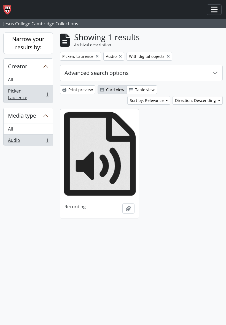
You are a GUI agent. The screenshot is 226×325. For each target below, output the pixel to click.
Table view (144, 89)
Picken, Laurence (28, 94)
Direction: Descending (196, 100)
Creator (17, 66)
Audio (28, 141)
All (10, 80)
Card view (114, 89)
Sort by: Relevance (147, 100)
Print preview (80, 89)
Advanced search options (96, 73)
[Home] (9, 10)
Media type (22, 115)
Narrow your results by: (28, 43)
